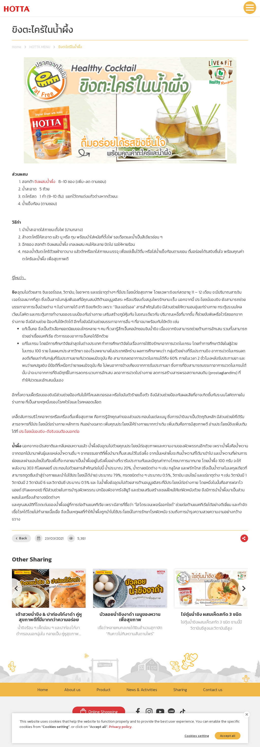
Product (103, 690)
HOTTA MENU (39, 47)
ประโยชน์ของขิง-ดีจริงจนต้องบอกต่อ (49, 431)
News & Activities (142, 690)
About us (72, 690)
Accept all (227, 735)
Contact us (212, 690)
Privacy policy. (120, 726)
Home (16, 47)
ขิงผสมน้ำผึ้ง (45, 181)
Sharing (180, 690)
